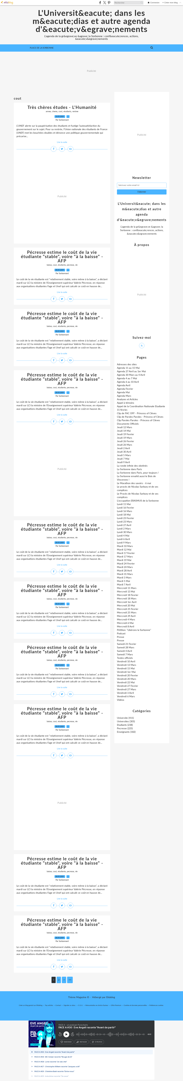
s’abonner (68, 1042)
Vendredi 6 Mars (126, 696)
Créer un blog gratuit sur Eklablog (30, 1005)
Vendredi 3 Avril (125, 693)
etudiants (67, 112)
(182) (126, 732)
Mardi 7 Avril (123, 585)
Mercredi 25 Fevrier (127, 609)
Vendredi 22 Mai (126, 682)
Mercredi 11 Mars (126, 588)
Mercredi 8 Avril (125, 626)
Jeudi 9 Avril (123, 462)
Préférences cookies (156, 1005)
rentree (75, 112)
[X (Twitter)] (104, 2)
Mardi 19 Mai (124, 560)
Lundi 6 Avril (123, 539)
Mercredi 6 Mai (125, 623)
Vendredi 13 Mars (126, 665)
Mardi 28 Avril (124, 571)
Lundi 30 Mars (124, 532)
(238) (125, 725)
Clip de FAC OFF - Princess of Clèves (136, 413)
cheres (54, 112)
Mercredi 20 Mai (126, 605)
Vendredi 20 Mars (126, 679)
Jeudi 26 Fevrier (125, 441)
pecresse (70, 265)
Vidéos (120, 700)
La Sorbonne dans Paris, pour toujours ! (138, 473)
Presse (120, 637)
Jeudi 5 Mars (124, 455)
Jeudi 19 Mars (124, 438)
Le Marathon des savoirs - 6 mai (134, 483)
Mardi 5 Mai (123, 581)
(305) (126, 721)
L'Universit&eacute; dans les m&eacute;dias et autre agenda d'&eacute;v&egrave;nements (91, 21)
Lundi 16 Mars (124, 511)
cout (60, 112)
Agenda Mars (124, 396)
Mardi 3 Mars (124, 578)
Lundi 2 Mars (124, 529)
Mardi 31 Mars (125, 574)
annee (48, 112)
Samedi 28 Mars (125, 647)
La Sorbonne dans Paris (129, 469)
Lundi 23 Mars (124, 522)
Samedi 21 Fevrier (126, 644)
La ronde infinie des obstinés (132, 466)
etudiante (62, 265)
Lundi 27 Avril (124, 525)
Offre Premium (116, 1005)
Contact (58, 1005)
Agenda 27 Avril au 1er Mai (131, 371)
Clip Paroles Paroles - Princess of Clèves (138, 420)
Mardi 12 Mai (124, 550)
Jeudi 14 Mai (124, 431)
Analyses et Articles (127, 399)
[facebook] (100, 2)
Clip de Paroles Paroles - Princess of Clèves (140, 417)
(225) (125, 728)
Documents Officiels (128, 424)
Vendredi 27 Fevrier (127, 686)
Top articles (49, 1005)
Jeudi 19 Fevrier (125, 434)
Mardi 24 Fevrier (126, 564)
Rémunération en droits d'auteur (96, 1005)
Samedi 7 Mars (125, 654)
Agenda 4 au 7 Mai (127, 378)
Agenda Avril (123, 385)
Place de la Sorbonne (42, 48)
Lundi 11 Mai (124, 504)
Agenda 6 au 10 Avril (128, 382)
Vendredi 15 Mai (126, 668)
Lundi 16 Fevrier (125, 508)
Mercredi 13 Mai (126, 592)
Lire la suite (62, 142)
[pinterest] (109, 2)
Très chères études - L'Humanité (62, 107)
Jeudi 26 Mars (124, 445)
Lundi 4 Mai (123, 536)
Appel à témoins (125, 403)
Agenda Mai (123, 392)
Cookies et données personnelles (135, 1005)
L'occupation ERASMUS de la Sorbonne (138, 501)
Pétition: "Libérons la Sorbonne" (134, 630)
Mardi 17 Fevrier (126, 553)
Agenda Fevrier (125, 389)
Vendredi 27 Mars (126, 689)
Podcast (121, 633)
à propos (98, 1042)
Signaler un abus (70, 1005)
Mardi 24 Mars (125, 567)
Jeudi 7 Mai (123, 459)
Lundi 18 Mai (124, 515)
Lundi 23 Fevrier (125, 518)
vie (76, 265)
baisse (49, 265)
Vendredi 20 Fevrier (127, 675)
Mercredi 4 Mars (126, 619)
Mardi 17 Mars (125, 557)
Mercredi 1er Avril (126, 602)
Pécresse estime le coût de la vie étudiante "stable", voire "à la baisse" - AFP (62, 256)
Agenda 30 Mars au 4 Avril (131, 375)
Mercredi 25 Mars (126, 612)
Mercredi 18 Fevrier (127, 595)
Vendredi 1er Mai (126, 672)
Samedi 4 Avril (124, 651)
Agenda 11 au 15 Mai (128, 368)
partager (83, 1042)
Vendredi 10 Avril (126, 661)
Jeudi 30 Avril (124, 452)
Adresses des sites (127, 364)
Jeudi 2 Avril (123, 448)
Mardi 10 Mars (125, 546)
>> (70, 980)
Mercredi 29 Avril (126, 616)
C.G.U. (80, 1005)
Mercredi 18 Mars (126, 598)
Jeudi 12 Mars (124, 427)
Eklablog (110, 997)
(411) (125, 718)
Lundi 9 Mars (124, 543)
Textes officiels (125, 658)
